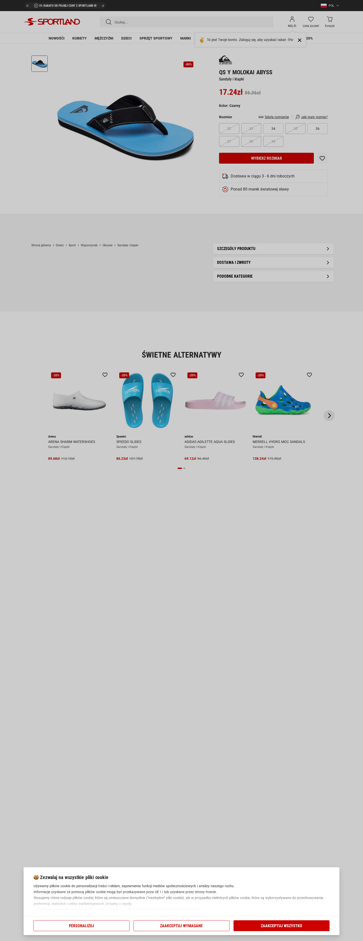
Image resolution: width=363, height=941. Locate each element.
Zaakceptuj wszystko (281, 925)
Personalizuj (81, 925)
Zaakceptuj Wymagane (181, 925)
